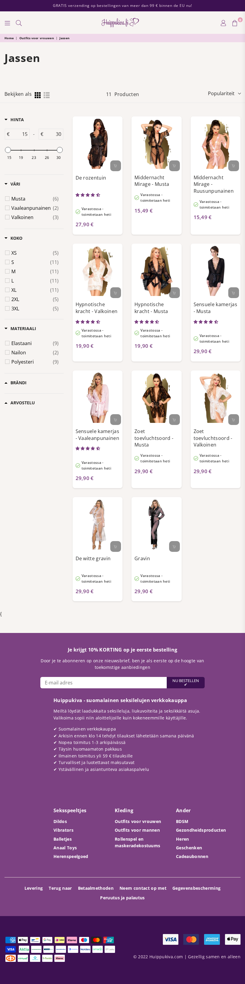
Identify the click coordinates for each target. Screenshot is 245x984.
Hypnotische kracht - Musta (151, 308)
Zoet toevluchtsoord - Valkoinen (213, 438)
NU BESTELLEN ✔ (185, 682)
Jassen (64, 38)
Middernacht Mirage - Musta (151, 181)
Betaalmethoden (96, 888)
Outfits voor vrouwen (36, 38)
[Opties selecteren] (115, 165)
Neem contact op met (143, 888)
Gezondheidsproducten (201, 830)
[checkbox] (35, 198)
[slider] (8, 150)
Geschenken (189, 848)
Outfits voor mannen (137, 830)
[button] (88, 195)
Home (9, 38)
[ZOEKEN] (18, 22)
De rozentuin (91, 177)
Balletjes (62, 839)
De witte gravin (93, 558)
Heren (182, 839)
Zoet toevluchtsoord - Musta (153, 438)
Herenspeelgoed (70, 856)
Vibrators (63, 830)
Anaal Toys (65, 848)
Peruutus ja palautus (122, 898)
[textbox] (19, 134)
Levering (33, 888)
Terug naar (60, 888)
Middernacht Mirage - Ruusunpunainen (214, 184)
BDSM (182, 821)
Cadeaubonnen (192, 856)
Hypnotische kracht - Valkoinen (97, 308)
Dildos (60, 821)
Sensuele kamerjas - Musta (215, 308)
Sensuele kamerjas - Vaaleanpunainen (97, 434)
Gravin (142, 558)
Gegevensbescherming (196, 888)
